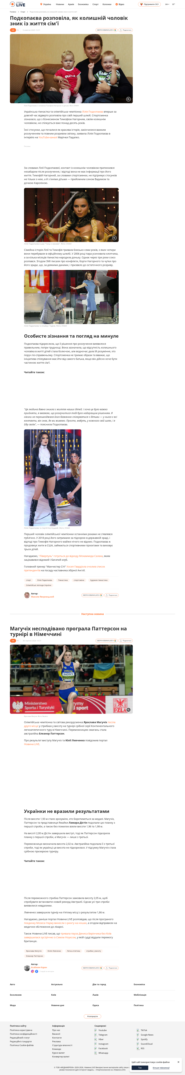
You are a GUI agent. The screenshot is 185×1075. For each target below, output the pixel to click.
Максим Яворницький (42, 596)
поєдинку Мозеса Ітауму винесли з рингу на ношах (55, 923)
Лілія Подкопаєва (92, 111)
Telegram (103, 1034)
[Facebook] (36, 971)
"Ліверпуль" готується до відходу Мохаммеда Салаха (71, 556)
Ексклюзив (16, 994)
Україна (47, 4)
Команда (56, 1049)
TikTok (144, 1030)
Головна (13, 12)
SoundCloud (147, 1043)
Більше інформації (161, 1068)
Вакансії (56, 1034)
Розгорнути (92, 1016)
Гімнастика (63, 580)
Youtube (103, 1030)
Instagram (103, 1043)
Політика (139, 1005)
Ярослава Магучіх (34, 951)
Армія (71, 4)
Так (140, 1067)
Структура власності (62, 1045)
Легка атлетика (73, 951)
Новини (60, 4)
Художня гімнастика (98, 580)
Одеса (95, 1005)
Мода (13, 1005)
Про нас (56, 1030)
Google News (147, 1034)
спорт (28, 580)
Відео (121, 4)
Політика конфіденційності (23, 1034)
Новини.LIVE (31, 744)
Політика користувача (21, 1030)
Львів (95, 994)
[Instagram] (32, 971)
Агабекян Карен (39, 967)
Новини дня (57, 1005)
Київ (53, 994)
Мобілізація (140, 994)
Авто (12, 984)
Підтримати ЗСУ (151, 4)
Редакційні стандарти (21, 1041)
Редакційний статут (20, 1037)
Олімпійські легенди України (38, 585)
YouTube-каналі (48, 137)
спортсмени (79, 580)
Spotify (144, 1039)
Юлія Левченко (54, 951)
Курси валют (58, 1052)
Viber (101, 1039)
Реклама (56, 1041)
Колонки (107, 4)
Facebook (103, 1048)
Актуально (57, 984)
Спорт (95, 4)
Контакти (57, 1037)
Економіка (83, 4)
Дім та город (99, 984)
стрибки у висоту (93, 951)
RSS (142, 1048)
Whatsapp (103, 1053)
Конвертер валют (60, 1056)
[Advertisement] (70, 154)
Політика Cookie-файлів (21, 1045)
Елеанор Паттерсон (34, 956)
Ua (166, 4)
